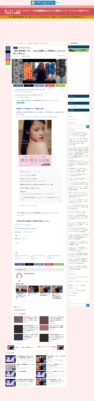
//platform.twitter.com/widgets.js (23, 224)
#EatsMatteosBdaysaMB (25, 47)
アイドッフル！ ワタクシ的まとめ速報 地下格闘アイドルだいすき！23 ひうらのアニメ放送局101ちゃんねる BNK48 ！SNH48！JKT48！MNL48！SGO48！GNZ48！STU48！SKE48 (78, 141)
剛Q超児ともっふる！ (73, 287)
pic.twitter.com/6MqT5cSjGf (47, 193)
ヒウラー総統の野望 (73, 293)
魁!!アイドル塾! (72, 295)
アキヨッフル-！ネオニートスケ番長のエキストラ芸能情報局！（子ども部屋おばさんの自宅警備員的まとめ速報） (78, 243)
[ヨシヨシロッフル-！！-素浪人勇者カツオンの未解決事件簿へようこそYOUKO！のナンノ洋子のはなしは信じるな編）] (78, 249)
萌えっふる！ (71, 271)
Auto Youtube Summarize (27, 231)
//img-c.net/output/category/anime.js (24, 91)
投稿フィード (72, 116)
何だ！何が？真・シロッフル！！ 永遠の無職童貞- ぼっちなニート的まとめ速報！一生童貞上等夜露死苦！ (78, 188)
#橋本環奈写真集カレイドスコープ (29, 171)
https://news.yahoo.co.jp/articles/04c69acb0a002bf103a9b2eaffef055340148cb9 (36, 116)
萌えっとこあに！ (72, 274)
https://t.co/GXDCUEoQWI (39, 181)
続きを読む (18, 226)
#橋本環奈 (37, 193)
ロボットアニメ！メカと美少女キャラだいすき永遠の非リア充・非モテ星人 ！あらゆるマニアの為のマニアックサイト (78, 201)
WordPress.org (72, 122)
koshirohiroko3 (62, 55)
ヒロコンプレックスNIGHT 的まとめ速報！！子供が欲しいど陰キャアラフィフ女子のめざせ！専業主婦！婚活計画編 (78, 268)
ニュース (15, 47)
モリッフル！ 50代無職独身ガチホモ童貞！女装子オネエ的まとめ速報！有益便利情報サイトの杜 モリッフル (78, 255)
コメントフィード (73, 119)
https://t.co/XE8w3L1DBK (28, 193)
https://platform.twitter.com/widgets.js (28, 205)
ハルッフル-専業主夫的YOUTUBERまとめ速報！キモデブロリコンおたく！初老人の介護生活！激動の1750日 (78, 207)
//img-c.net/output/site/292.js (22, 97)
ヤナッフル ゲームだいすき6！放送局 (77, 290)
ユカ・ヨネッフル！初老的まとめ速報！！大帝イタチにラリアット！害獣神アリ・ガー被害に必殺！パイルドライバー (78, 224)
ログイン (71, 113)
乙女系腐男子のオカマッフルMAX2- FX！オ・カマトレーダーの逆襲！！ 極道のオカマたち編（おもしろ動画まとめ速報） (78, 170)
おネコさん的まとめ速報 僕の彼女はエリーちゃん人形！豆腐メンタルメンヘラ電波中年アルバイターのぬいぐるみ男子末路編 (78, 134)
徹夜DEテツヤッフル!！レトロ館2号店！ (77, 285)
